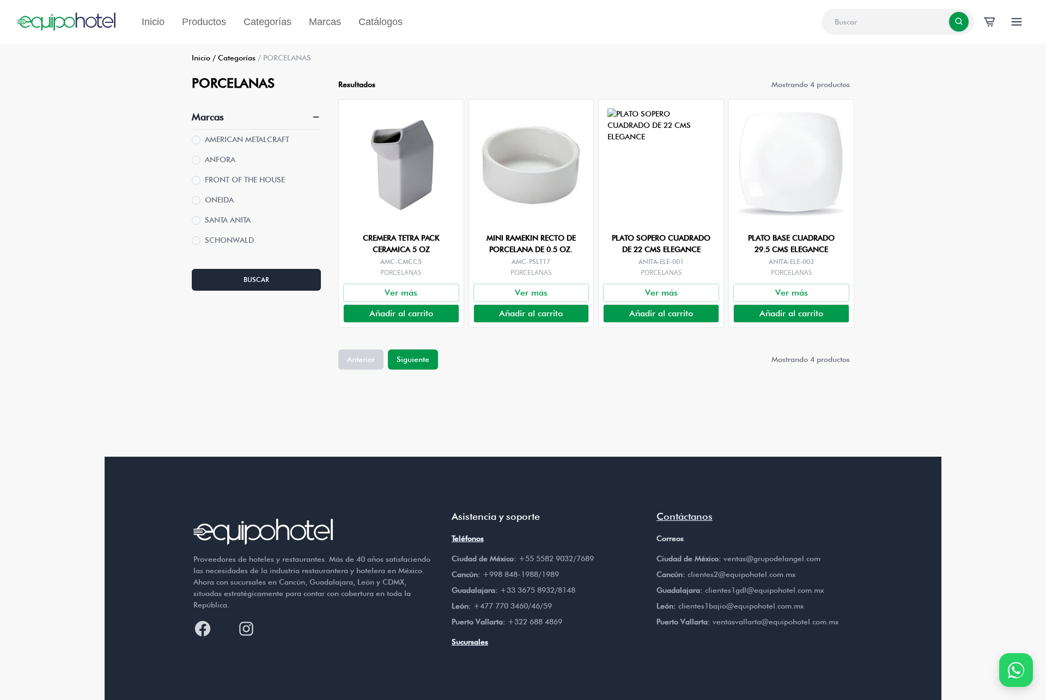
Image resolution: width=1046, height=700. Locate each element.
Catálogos (380, 21)
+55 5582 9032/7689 (556, 558)
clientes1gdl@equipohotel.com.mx (764, 590)
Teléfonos (468, 538)
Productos (204, 21)
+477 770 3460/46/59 (512, 605)
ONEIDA (219, 199)
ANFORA (220, 159)
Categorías (267, 21)
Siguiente (413, 359)
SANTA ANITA (228, 220)
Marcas (325, 21)
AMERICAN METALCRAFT (247, 139)
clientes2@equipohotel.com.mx (741, 574)
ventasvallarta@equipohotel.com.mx (775, 621)
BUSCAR (256, 279)
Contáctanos (684, 516)
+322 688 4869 (535, 621)
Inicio (153, 21)
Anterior (361, 359)
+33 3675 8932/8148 (537, 590)
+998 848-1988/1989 (521, 574)
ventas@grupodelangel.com (771, 558)
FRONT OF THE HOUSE (245, 179)
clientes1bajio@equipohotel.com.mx (741, 605)
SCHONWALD (229, 240)
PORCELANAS (401, 272)
